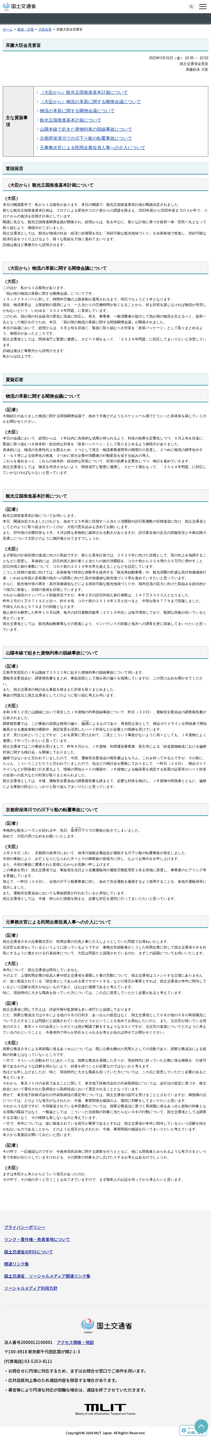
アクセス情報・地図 (75, 1342)
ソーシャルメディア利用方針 (30, 1288)
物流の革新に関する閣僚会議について (77, 110)
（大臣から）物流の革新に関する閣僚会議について (90, 101)
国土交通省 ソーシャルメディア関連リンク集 (47, 1276)
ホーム (8, 29)
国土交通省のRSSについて (28, 1252)
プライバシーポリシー (24, 1227)
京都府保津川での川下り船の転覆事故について (86, 138)
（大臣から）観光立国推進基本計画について (84, 92)
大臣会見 (45, 29)
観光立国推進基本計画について (70, 120)
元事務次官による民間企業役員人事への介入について (92, 147)
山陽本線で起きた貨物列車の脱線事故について (86, 129)
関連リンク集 (16, 1264)
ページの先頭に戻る (195, 1430)
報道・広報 (25, 29)
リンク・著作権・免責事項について (37, 1239)
